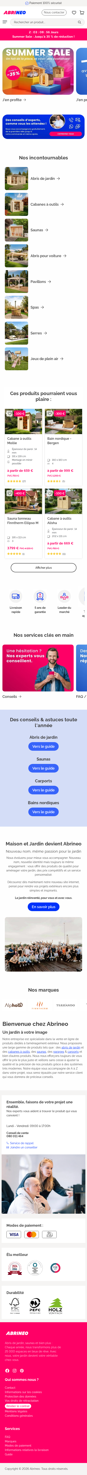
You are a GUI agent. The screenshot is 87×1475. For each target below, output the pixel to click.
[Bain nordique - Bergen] (63, 421)
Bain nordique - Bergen (59, 441)
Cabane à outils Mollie (19, 441)
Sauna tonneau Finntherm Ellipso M (22, 521)
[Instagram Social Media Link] (14, 1371)
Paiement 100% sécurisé (45, 3)
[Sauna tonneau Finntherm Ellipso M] (23, 501)
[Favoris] (74, 12)
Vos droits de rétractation (21, 1400)
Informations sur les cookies (23, 1392)
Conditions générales (19, 1415)
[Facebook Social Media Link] (7, 1371)
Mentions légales (16, 1411)
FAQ (7, 1437)
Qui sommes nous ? (22, 1379)
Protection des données (20, 1396)
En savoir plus (43, 907)
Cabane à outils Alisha (59, 521)
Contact (10, 1387)
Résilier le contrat (18, 1406)
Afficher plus (43, 567)
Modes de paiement (18, 1445)
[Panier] (82, 12)
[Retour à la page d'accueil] (14, 12)
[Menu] (4, 22)
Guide (9, 1454)
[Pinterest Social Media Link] (21, 1371)
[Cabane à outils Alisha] (63, 501)
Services (12, 1429)
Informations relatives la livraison (27, 1450)
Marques (10, 1441)
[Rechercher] (80, 22)
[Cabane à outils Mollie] (23, 421)
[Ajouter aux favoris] (9, 414)
